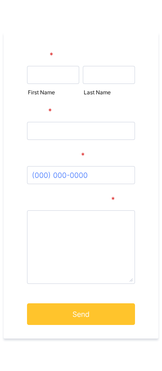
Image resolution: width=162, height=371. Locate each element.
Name (40, 55)
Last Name (97, 92)
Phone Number (56, 155)
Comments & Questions (71, 199)
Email (40, 111)
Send (81, 314)
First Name (41, 92)
